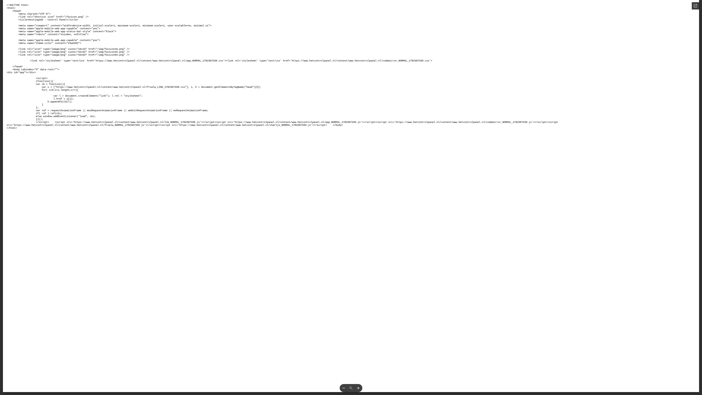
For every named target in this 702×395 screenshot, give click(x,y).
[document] (351, 196)
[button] (343, 388)
